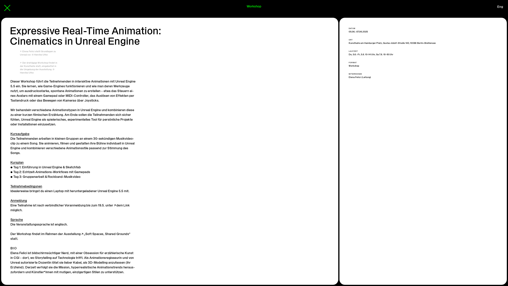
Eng (500, 7)
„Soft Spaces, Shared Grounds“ (107, 234)
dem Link (123, 205)
